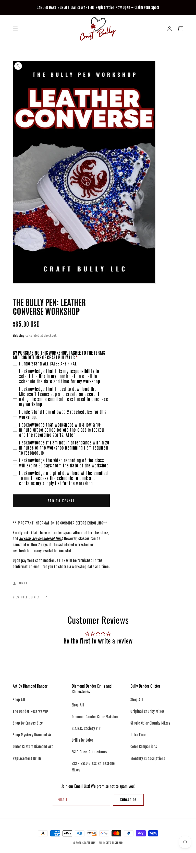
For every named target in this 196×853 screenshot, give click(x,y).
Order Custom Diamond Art (33, 746)
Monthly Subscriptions (147, 758)
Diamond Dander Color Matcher (95, 717)
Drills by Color (82, 740)
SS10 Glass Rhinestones (89, 752)
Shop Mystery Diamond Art (33, 735)
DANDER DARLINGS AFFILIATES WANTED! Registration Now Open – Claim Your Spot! (98, 7)
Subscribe (128, 799)
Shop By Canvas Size (28, 723)
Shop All (19, 700)
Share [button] (23, 583)
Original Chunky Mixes (147, 711)
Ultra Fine (137, 735)
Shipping (19, 335)
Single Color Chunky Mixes (150, 723)
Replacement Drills (27, 758)
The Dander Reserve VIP (30, 711)
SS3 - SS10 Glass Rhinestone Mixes (93, 766)
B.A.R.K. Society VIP (86, 728)
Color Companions (143, 746)
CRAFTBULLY (89, 842)
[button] (15, 28)
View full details (26, 597)
